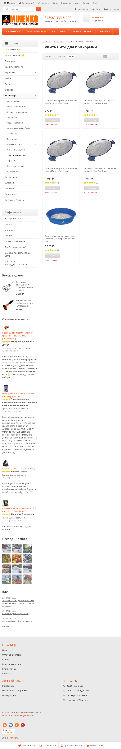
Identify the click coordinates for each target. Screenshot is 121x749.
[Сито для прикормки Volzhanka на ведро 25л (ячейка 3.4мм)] (100, 149)
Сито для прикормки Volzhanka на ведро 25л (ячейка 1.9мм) (100, 101)
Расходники (11, 177)
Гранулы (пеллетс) (82, 31)
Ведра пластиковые (15, 106)
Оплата (9, 224)
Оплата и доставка (70, 3)
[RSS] (4, 725)
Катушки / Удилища (14, 200)
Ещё (95, 3)
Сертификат (11, 194)
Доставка (10, 230)
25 (97, 183)
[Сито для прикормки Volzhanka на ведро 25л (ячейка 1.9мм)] (100, 81)
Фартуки (10, 160)
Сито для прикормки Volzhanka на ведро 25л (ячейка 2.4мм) (61, 169)
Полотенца (11, 139)
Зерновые (104, 31)
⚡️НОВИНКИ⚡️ (13, 31)
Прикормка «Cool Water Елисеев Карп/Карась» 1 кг (18, 394)
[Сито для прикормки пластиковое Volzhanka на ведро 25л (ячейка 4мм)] (61, 217)
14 (58, 115)
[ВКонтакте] (10, 725)
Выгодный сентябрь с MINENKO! (17, 621)
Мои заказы (8, 685)
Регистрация (113, 9)
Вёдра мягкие (12, 101)
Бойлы (8, 78)
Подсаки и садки (14, 144)
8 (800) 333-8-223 (58, 17)
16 (97, 115)
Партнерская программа (14, 690)
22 (58, 250)
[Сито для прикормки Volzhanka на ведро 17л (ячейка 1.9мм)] (61, 81)
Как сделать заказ (14, 218)
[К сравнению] (72, 120)
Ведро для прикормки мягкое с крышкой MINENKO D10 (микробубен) (17, 335)
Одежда (9, 89)
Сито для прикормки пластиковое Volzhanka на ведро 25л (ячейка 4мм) (61, 239)
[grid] (105, 56)
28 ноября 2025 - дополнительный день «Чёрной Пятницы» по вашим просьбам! (18, 603)
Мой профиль (9, 695)
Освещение (12, 133)
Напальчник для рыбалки (18, 128)
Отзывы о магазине (15, 241)
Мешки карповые (14, 122)
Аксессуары (11, 95)
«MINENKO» (14, 737)
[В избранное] (76, 120)
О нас (55, 3)
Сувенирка (10, 188)
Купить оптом (9, 668)
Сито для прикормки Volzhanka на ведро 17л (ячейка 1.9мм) (61, 101)
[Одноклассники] (16, 725)
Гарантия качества (11, 664)
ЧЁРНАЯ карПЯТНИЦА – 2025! (15, 613)
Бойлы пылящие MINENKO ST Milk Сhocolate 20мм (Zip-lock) (19, 510)
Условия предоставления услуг (18, 254)
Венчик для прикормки (17, 112)
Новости (45, 3)
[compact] (114, 56)
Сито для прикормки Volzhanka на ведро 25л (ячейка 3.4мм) (100, 169)
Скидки (86, 3)
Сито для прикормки (16, 155)
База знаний (28, 3)
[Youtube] (22, 725)
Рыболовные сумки (15, 149)
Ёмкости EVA (12, 117)
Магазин (11, 3)
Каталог (14, 43)
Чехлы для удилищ (15, 166)
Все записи (7, 626)
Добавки (9, 182)
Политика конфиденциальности (16, 263)
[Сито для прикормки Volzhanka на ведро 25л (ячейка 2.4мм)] (61, 149)
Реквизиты (7, 673)
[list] (110, 56)
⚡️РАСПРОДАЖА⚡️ (36, 31)
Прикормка (58, 31)
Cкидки (8, 235)
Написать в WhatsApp (77, 700)
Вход (98, 9)
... (115, 31)
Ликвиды (9, 84)
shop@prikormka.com (77, 695)
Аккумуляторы (13, 171)
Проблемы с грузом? (15, 247)
